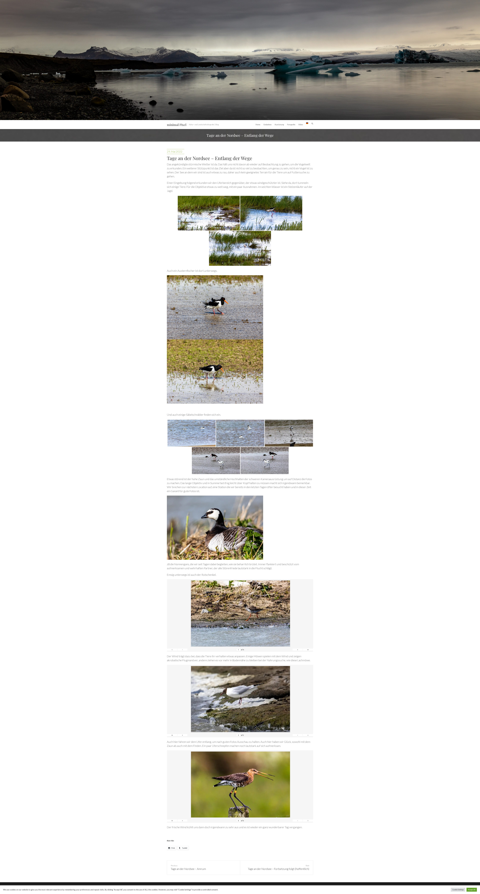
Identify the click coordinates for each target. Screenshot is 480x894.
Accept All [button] (471, 890)
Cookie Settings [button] (458, 890)
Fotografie (291, 124)
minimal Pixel (176, 125)
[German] (307, 124)
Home (258, 124)
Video (300, 124)
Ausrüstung (279, 124)
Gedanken (267, 124)
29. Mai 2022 (174, 151)
